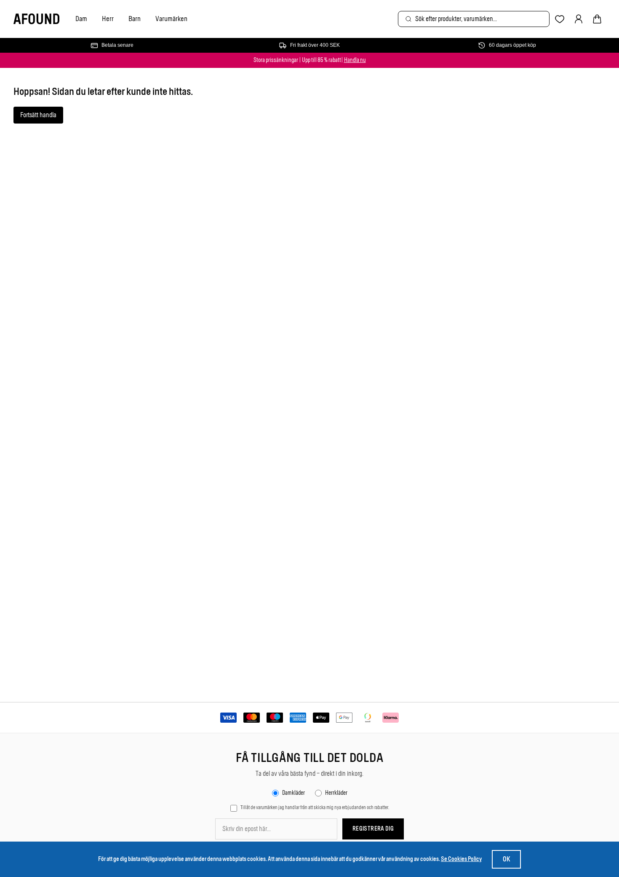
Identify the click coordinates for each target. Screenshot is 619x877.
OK (506, 859)
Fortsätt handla (38, 115)
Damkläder (293, 792)
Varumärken (171, 18)
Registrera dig (373, 828)
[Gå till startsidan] (36, 19)
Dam (81, 18)
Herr (108, 18)
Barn (134, 18)
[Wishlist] (559, 19)
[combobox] (474, 19)
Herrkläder (336, 792)
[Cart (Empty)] (597, 19)
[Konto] (578, 19)
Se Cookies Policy (461, 859)
